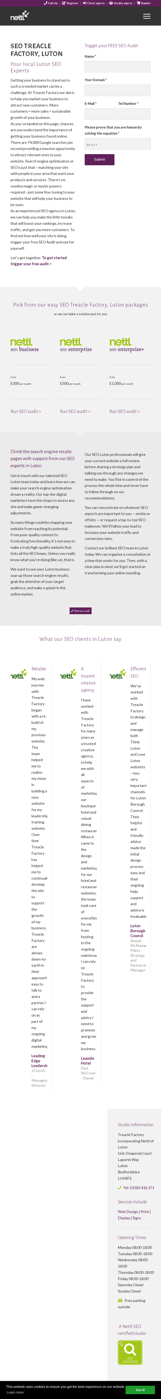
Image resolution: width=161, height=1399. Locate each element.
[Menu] (145, 16)
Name (90, 56)
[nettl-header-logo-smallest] (31, 16)
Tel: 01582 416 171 (138, 1187)
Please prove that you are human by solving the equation (113, 130)
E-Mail (91, 103)
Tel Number (128, 103)
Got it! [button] (140, 1390)
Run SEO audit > (25, 411)
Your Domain (96, 80)
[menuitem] (51, 3)
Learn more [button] (15, 1392)
